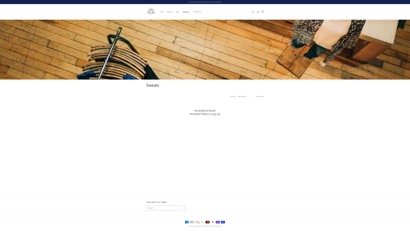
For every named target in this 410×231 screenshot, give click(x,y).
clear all (215, 114)
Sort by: (233, 96)
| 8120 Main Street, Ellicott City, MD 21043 (211, 226)
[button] (178, 12)
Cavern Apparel (196, 226)
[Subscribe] (182, 208)
